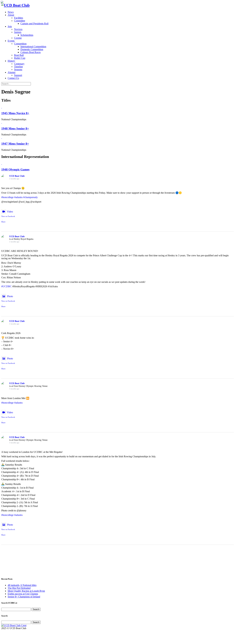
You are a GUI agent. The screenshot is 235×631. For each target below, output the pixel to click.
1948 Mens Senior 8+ (15, 128)
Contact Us (13, 78)
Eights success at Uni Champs (23, 593)
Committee (19, 20)
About (11, 15)
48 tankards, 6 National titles (22, 585)
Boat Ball (19, 55)
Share (3, 222)
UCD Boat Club (17, 176)
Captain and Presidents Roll (34, 23)
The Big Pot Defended (19, 588)
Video (10, 211)
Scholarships (26, 35)
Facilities (18, 17)
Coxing (18, 38)
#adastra (18, 197)
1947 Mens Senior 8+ (15, 143)
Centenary (19, 63)
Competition (20, 43)
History (11, 60)
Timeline (18, 66)
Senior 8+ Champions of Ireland (24, 596)
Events (11, 40)
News (11, 12)
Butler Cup (19, 58)
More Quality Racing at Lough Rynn (26, 591)
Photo (10, 296)
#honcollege (7, 197)
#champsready (30, 197)
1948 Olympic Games (15, 169)
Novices (18, 29)
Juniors (17, 32)
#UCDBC (6, 286)
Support (18, 75)
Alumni (11, 72)
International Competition (33, 46)
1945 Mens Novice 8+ (15, 113)
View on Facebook (8, 216)
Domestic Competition (31, 49)
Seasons (18, 69)
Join (10, 26)
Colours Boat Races (30, 52)
